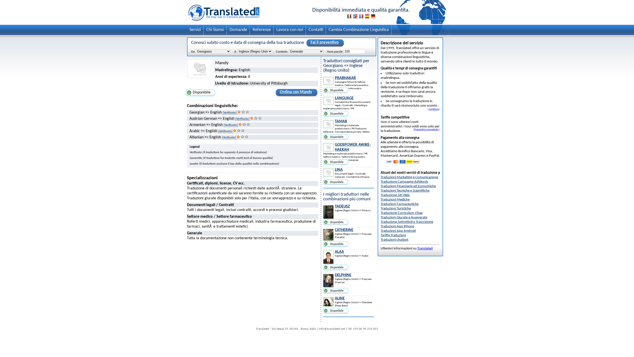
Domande (238, 30)
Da (193, 51)
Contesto (282, 51)
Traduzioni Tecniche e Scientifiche (405, 191)
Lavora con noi (289, 30)
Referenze (262, 30)
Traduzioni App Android (398, 231)
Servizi (195, 30)
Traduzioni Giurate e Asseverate (404, 217)
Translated (425, 248)
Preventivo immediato (426, 129)
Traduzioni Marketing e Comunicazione (409, 177)
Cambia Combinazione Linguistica (359, 30)
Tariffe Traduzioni (393, 235)
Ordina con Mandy (296, 92)
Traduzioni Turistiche (396, 208)
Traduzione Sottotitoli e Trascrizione (407, 222)
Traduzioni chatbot (394, 240)
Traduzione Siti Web (395, 195)
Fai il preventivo (325, 42)
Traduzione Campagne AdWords (404, 182)
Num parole (335, 51)
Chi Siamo (215, 30)
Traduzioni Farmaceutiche (400, 204)
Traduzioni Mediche (395, 200)
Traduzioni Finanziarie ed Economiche (408, 186)
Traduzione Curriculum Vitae (402, 213)
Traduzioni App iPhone (397, 226)
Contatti (316, 30)
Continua (434, 109)
